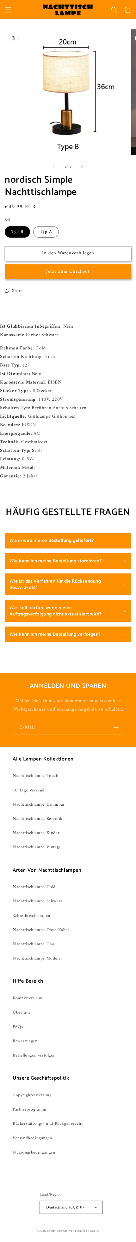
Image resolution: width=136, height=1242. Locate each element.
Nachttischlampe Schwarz (38, 901)
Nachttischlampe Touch (36, 776)
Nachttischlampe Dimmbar (39, 805)
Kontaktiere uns (28, 998)
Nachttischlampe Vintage (37, 847)
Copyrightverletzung (32, 1095)
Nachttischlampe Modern (37, 958)
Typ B (17, 232)
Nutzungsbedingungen (34, 1152)
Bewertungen (25, 1041)
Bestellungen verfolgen (34, 1055)
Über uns (21, 1012)
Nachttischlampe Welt (60, 1231)
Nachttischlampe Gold (34, 887)
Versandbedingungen (32, 1138)
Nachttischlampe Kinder (36, 833)
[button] (8, 10)
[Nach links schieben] (54, 167)
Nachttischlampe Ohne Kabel (41, 930)
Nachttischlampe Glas (34, 944)
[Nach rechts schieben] (82, 167)
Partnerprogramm (29, 1109)
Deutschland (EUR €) (65, 1207)
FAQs (18, 1027)
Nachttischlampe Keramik (38, 819)
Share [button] (17, 291)
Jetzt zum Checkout (68, 271)
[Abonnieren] (116, 727)
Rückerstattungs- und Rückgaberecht (48, 1124)
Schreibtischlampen (31, 916)
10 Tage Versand (29, 790)
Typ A (46, 232)
